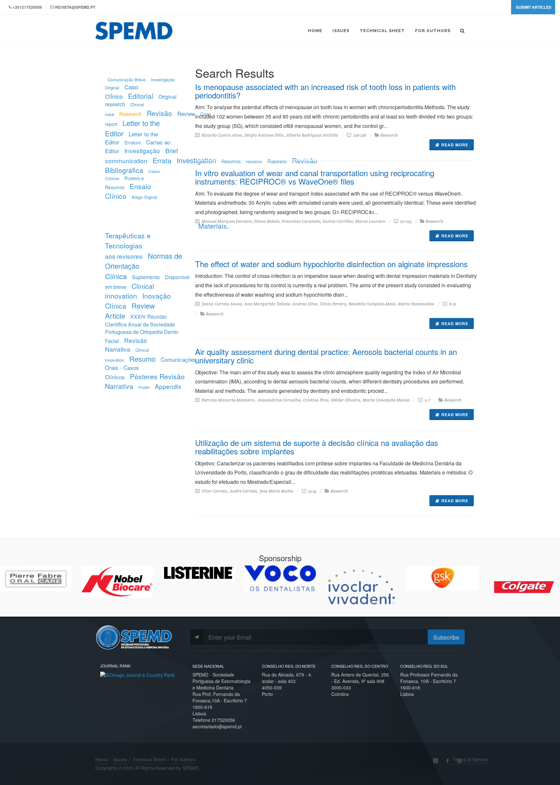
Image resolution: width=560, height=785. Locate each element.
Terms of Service (470, 759)
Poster (144, 387)
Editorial (140, 96)
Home (101, 759)
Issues (120, 759)
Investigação (142, 150)
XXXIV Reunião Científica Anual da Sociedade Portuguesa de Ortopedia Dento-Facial (142, 328)
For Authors (183, 759)
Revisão (159, 113)
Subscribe (446, 637)
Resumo (142, 359)
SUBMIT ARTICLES (533, 7)
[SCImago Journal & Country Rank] (137, 674)
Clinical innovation (129, 291)
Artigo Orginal (144, 197)
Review (186, 113)
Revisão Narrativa (126, 345)
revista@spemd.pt (75, 7)
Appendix (168, 386)
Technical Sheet (149, 759)
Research (130, 114)
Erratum (132, 142)
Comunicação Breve (127, 79)
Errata (162, 160)
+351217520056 (27, 7)
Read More (454, 145)
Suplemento (146, 277)
